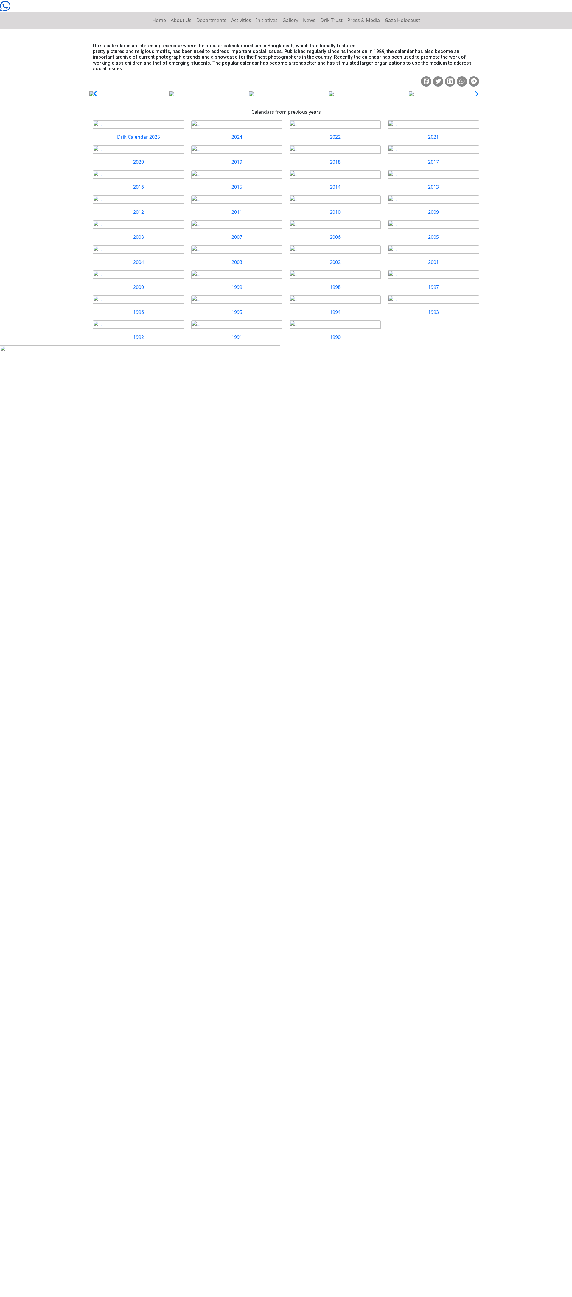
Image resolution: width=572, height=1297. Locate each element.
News (309, 20)
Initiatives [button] (267, 20)
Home (159, 20)
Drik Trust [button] (331, 20)
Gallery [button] (290, 20)
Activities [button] (241, 20)
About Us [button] (181, 20)
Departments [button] (211, 20)
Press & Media (363, 20)
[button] (474, 93)
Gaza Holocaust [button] (402, 20)
